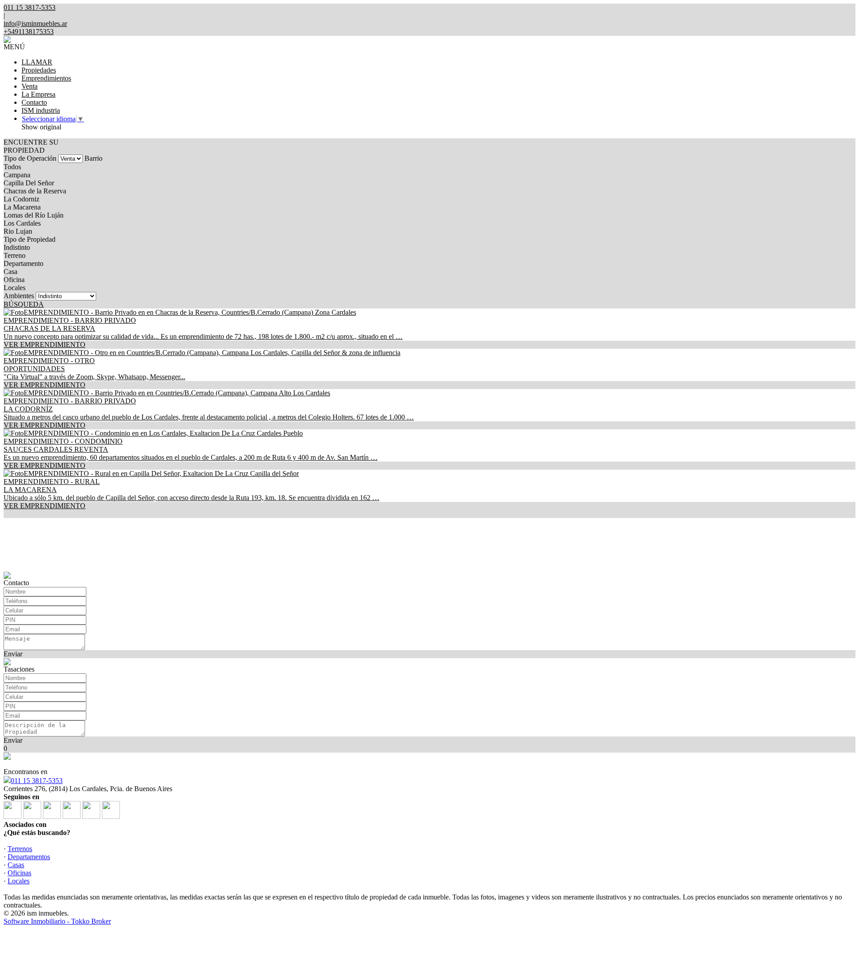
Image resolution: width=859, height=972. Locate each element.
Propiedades (38, 70)
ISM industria (40, 110)
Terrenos (20, 848)
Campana (17, 175)
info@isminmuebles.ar (35, 23)
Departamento (23, 263)
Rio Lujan (18, 231)
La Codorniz (21, 199)
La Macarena (22, 207)
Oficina (14, 279)
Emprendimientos (46, 78)
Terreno (15, 255)
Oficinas (19, 873)
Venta (29, 86)
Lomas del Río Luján (34, 215)
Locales (15, 287)
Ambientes (19, 296)
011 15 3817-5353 (37, 780)
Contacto (34, 102)
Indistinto (17, 247)
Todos (12, 167)
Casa (10, 271)
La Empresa (38, 94)
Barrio (93, 158)
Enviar (13, 654)
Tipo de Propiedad (29, 239)
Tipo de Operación (30, 158)
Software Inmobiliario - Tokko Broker (57, 921)
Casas (16, 865)
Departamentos (29, 857)
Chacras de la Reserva (35, 191)
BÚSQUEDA (24, 304)
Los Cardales (22, 223)
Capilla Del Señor (29, 183)
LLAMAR (36, 62)
